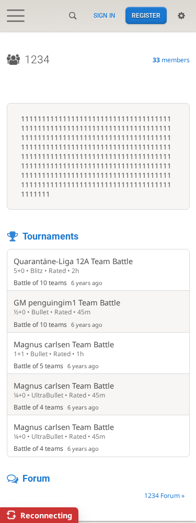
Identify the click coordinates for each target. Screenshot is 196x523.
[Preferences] (181, 15)
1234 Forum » (164, 495)
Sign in (105, 15)
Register (146, 15)
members (171, 59)
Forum (36, 478)
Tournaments (50, 236)
